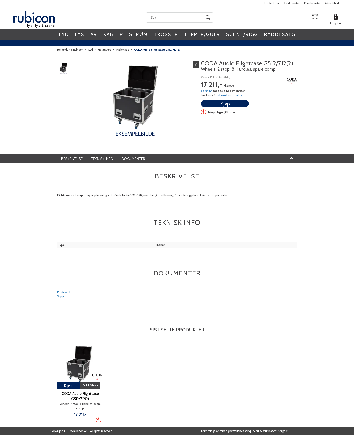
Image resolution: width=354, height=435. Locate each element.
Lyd (64, 34)
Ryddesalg (279, 34)
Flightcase (122, 49)
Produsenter (292, 3)
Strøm (138, 34)
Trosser (166, 34)
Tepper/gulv (202, 34)
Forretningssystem (213, 431)
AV (93, 34)
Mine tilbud (332, 3)
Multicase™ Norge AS (276, 431)
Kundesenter (312, 3)
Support (62, 296)
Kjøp (225, 104)
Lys (79, 34)
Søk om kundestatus (229, 95)
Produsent (63, 292)
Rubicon (78, 49)
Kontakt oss (271, 3)
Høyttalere (104, 49)
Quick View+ (90, 385)
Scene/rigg (242, 34)
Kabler (113, 34)
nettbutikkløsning (240, 431)
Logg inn (335, 23)
